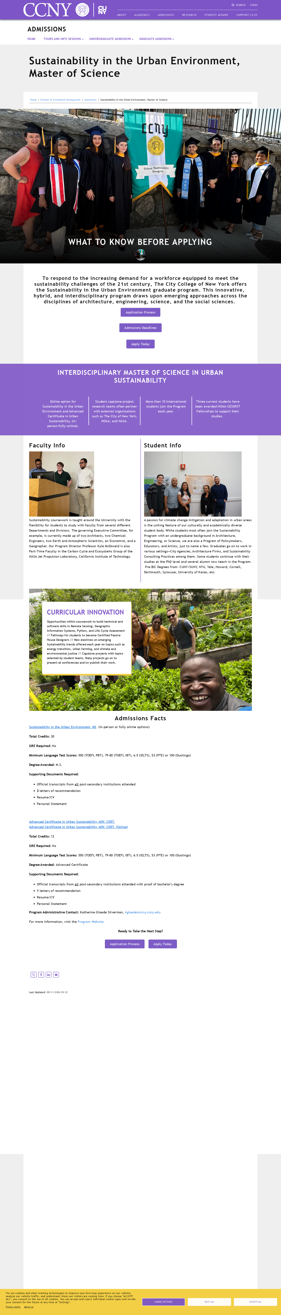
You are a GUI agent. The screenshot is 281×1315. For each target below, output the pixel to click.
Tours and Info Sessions (62, 39)
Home (31, 39)
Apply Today (140, 344)
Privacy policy (13, 1306)
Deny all (209, 1301)
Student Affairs (216, 14)
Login (254, 4)
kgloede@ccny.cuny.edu (143, 912)
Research (189, 14)
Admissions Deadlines (140, 328)
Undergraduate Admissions (110, 39)
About (121, 14)
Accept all (255, 1301)
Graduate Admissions (155, 39)
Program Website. (91, 922)
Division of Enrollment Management (60, 99)
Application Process (140, 312)
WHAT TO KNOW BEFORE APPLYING (140, 242)
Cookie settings (163, 1301)
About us (29, 1306)
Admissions (166, 14)
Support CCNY (247, 14)
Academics (142, 14)
